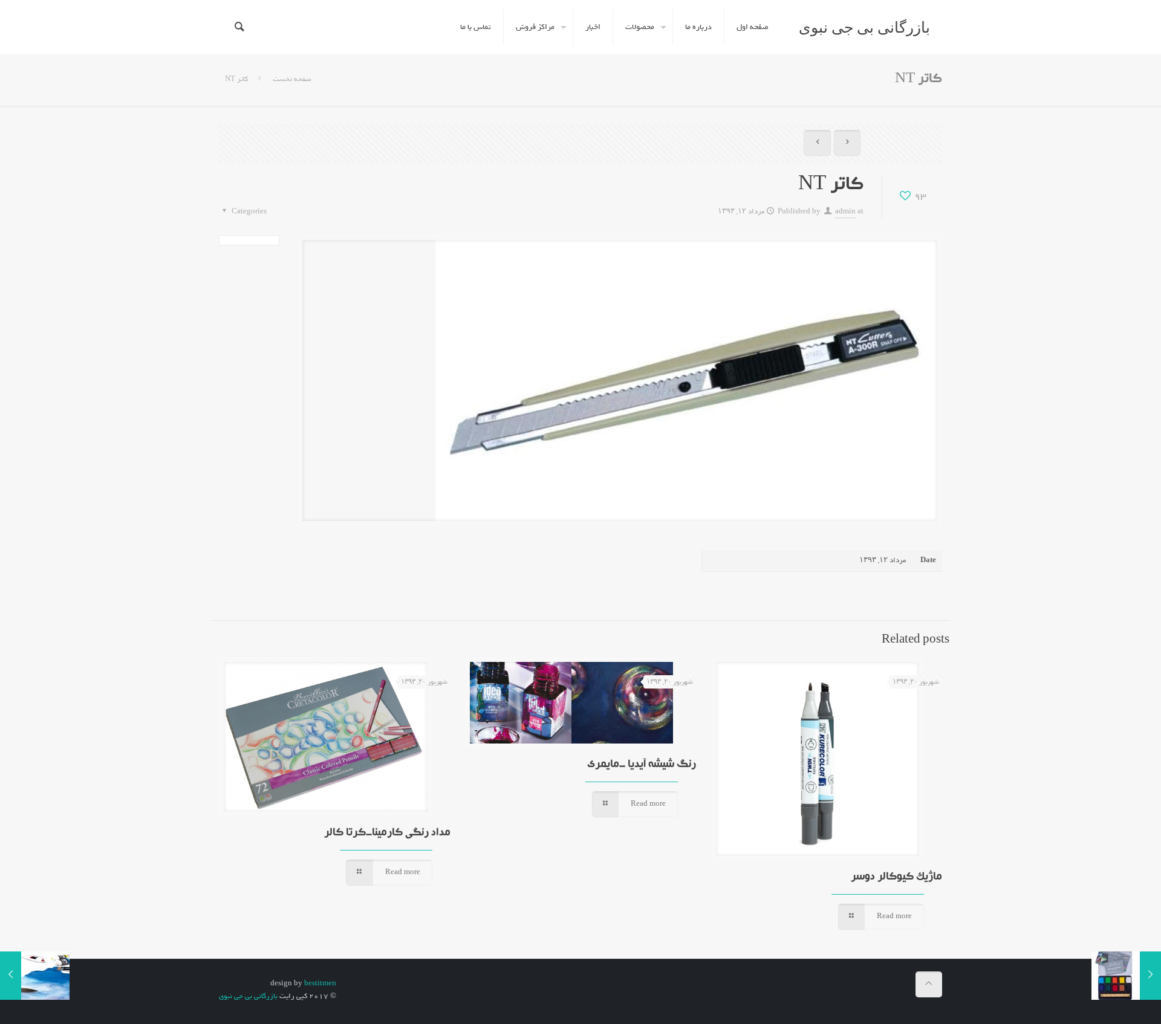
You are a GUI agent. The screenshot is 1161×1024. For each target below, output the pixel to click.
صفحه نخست (291, 79)
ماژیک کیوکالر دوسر (896, 877)
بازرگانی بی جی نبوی (864, 27)
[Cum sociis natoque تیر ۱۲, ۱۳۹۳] (35, 975)
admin (845, 212)
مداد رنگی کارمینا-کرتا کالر (387, 833)
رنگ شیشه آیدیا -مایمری (641, 765)
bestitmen (320, 983)
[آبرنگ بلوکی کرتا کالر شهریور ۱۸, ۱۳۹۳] (1126, 975)
